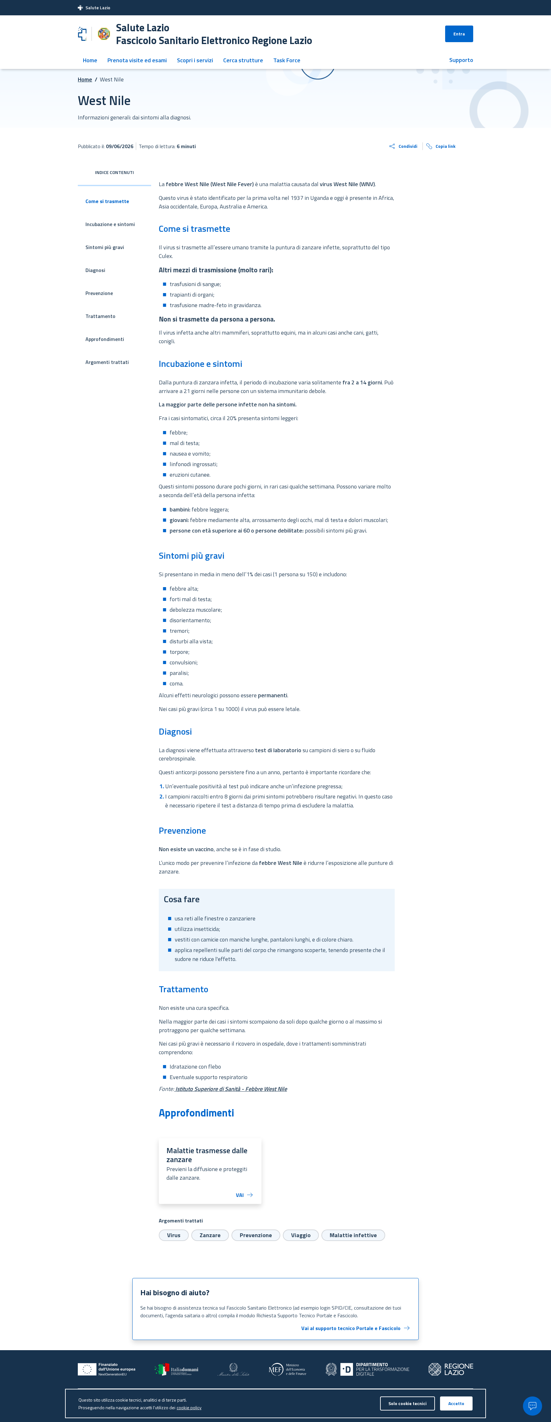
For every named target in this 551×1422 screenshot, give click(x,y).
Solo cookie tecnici (407, 1403)
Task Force (286, 60)
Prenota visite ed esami (137, 60)
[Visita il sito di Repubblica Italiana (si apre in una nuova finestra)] (176, 1369)
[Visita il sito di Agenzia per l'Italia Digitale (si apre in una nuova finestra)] (367, 1369)
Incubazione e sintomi (110, 224)
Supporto (461, 60)
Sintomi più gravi (104, 247)
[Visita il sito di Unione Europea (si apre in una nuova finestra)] (107, 1369)
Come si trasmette (107, 201)
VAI (240, 1195)
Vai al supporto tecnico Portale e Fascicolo (350, 1328)
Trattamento (100, 316)
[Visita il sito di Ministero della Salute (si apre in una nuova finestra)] (233, 1369)
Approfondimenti (104, 339)
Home (90, 60)
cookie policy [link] (189, 1407)
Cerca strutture (243, 60)
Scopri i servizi (195, 60)
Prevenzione (99, 293)
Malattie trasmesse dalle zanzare (206, 1155)
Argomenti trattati (107, 362)
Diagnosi (95, 270)
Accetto (456, 1403)
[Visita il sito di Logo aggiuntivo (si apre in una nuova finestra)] (451, 1369)
